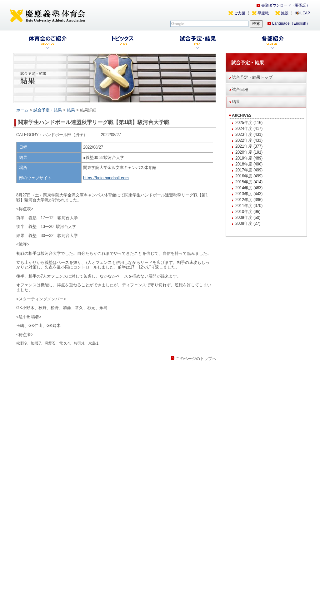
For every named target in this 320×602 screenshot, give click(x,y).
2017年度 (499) (248, 170)
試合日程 (240, 89)
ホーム (22, 110)
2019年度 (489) (248, 158)
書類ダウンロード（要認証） (285, 5)
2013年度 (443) (248, 193)
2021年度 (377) (248, 146)
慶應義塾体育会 (47, 15)
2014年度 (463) (248, 187)
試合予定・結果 (47, 110)
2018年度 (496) (248, 164)
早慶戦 (263, 13)
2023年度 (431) (248, 134)
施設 (284, 13)
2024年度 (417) (248, 128)
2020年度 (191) (248, 152)
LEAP (305, 13)
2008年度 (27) (247, 223)
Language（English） (291, 23)
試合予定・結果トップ (252, 77)
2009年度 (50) (247, 217)
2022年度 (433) (248, 140)
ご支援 (239, 13)
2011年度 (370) (248, 205)
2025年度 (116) (248, 122)
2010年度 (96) (247, 211)
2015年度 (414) (248, 182)
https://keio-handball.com (106, 177)
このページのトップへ (196, 358)
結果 (71, 110)
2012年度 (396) (248, 199)
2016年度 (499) (248, 176)
